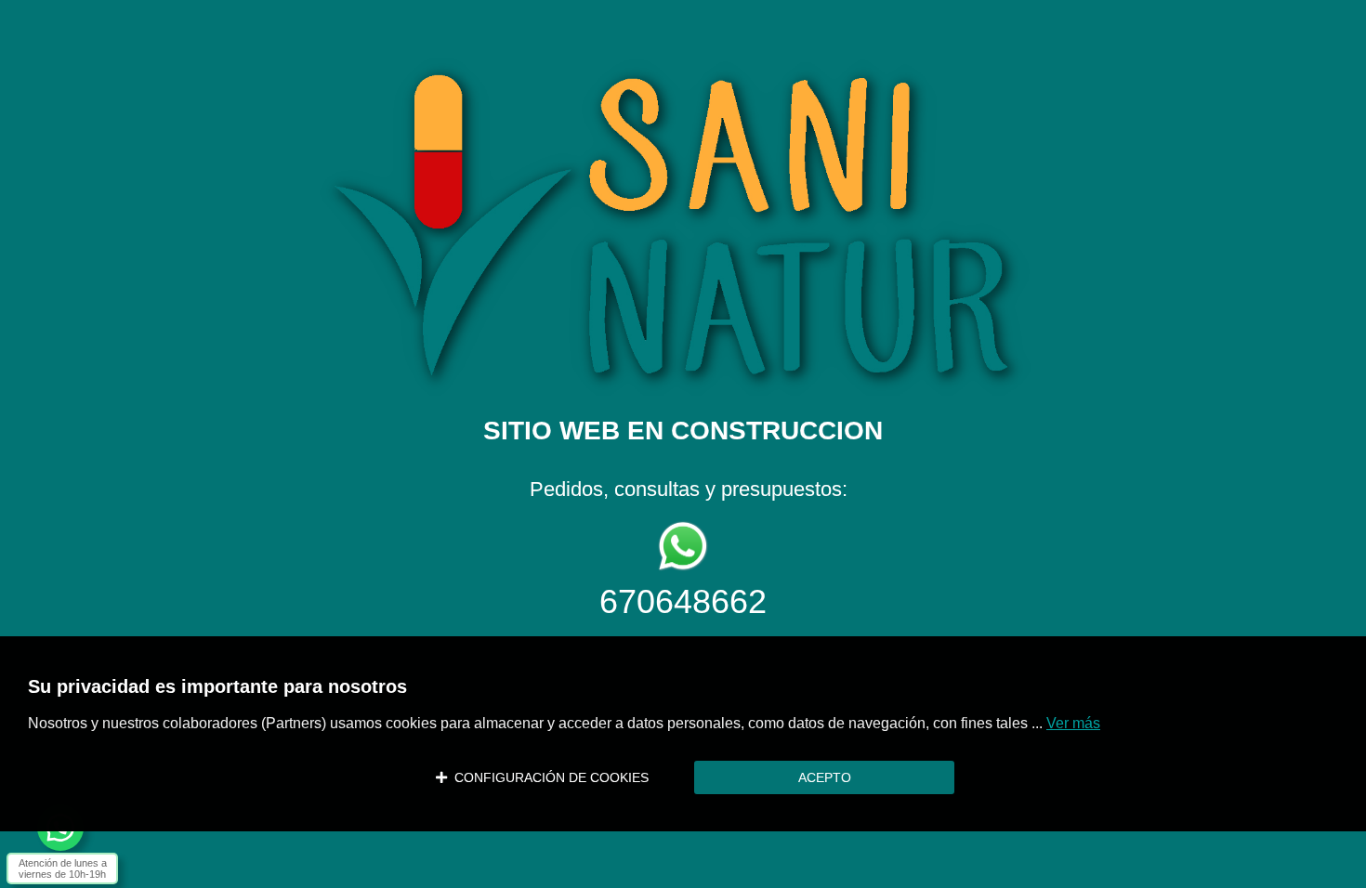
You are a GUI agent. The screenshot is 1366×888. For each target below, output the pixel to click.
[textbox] (683, 318)
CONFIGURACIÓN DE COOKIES (548, 777)
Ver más (1073, 723)
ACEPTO (824, 777)
